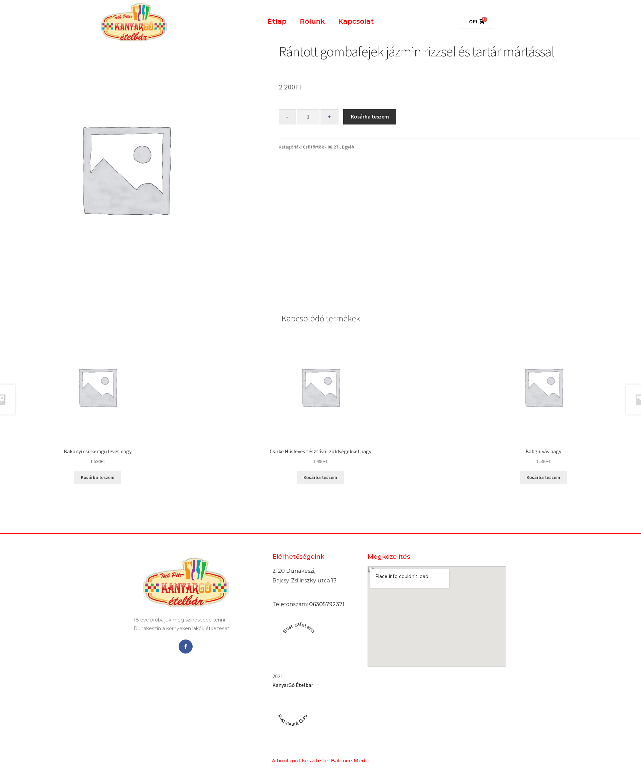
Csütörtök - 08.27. (321, 147)
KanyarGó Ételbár (292, 685)
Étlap (276, 21)
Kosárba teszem (370, 116)
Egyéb (348, 147)
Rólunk (312, 21)
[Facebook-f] (186, 646)
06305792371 (327, 604)
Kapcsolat (356, 21)
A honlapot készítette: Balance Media (321, 760)
